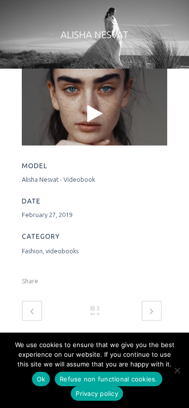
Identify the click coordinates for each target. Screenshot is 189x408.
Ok (41, 379)
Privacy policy (97, 393)
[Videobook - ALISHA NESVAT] (94, 113)
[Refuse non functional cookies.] (177, 370)
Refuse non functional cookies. (109, 379)
